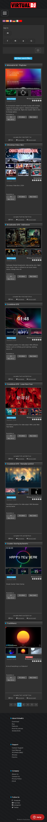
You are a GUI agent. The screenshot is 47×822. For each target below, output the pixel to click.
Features (15, 726)
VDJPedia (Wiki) (17, 752)
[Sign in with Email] (7, 33)
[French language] (10, 21)
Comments (21, 140)
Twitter (16, 807)
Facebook (16, 800)
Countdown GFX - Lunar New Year (20, 384)
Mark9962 (38, 178)
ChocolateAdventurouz (34, 659)
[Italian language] (17, 21)
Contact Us (16, 776)
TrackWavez (12, 623)
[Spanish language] (7, 21)
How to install (32, 140)
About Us (15, 774)
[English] (4, 21)
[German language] (14, 21)
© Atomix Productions (23, 819)
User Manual (16, 750)
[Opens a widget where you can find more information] (37, 817)
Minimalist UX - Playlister (17, 65)
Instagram (17, 805)
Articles (14, 755)
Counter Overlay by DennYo (17, 544)
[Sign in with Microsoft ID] (15, 41)
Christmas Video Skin (15, 145)
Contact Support (17, 748)
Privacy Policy (17, 779)
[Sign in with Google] (31, 41)
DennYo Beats (37, 576)
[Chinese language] (20, 21)
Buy (13, 724)
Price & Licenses (17, 728)
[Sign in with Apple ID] (23, 41)
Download (15, 721)
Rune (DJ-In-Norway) (35, 98)
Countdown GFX (13, 304)
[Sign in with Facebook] (7, 41)
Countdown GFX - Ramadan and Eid (20, 464)
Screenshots (16, 731)
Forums (14, 757)
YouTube (16, 803)
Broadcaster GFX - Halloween (18, 225)
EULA (14, 781)
